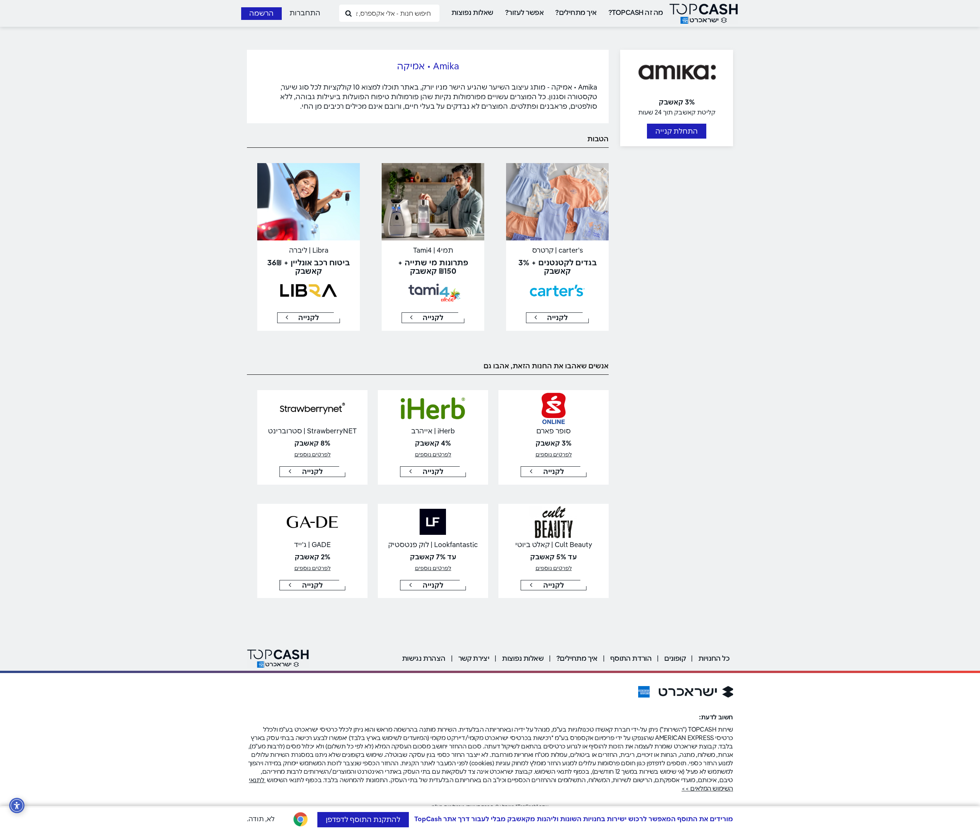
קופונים (675, 658)
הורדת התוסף (631, 658)
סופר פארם (553, 430)
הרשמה (261, 13)
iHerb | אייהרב (433, 430)
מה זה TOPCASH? (635, 12)
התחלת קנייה (676, 131)
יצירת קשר (474, 658)
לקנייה (557, 317)
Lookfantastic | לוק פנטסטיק (433, 544)
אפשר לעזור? (524, 12)
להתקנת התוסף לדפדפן (363, 819)
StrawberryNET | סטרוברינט (312, 430)
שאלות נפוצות (472, 12)
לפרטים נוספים (554, 454)
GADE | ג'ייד (312, 544)
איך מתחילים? (576, 12)
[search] (348, 13)
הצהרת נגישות (424, 658)
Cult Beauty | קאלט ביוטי (553, 544)
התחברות (304, 12)
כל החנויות (713, 658)
